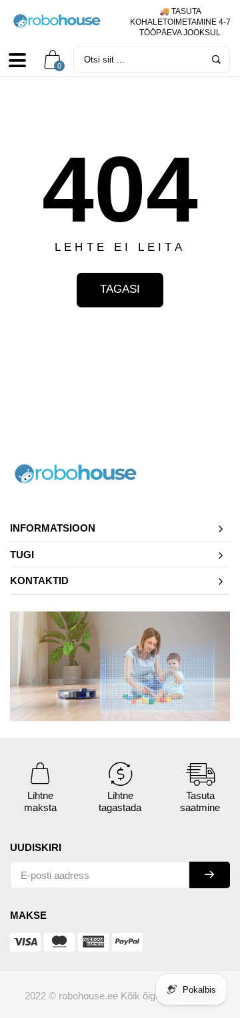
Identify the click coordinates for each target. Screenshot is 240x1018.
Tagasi (120, 289)
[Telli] (209, 875)
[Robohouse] (60, 22)
